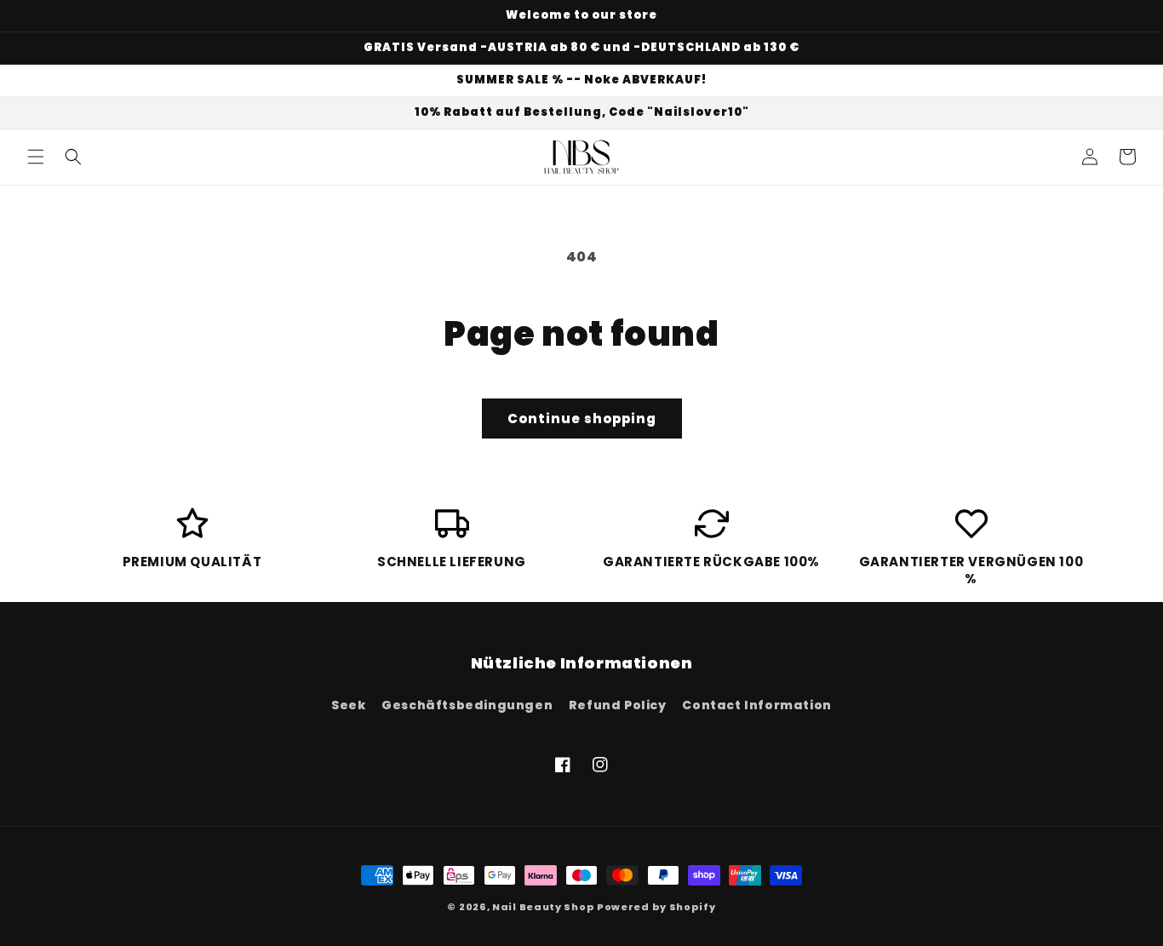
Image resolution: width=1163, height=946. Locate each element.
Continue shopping (581, 418)
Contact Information (756, 705)
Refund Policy (618, 705)
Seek (348, 705)
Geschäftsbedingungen (467, 705)
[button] (35, 156)
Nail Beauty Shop (543, 907)
